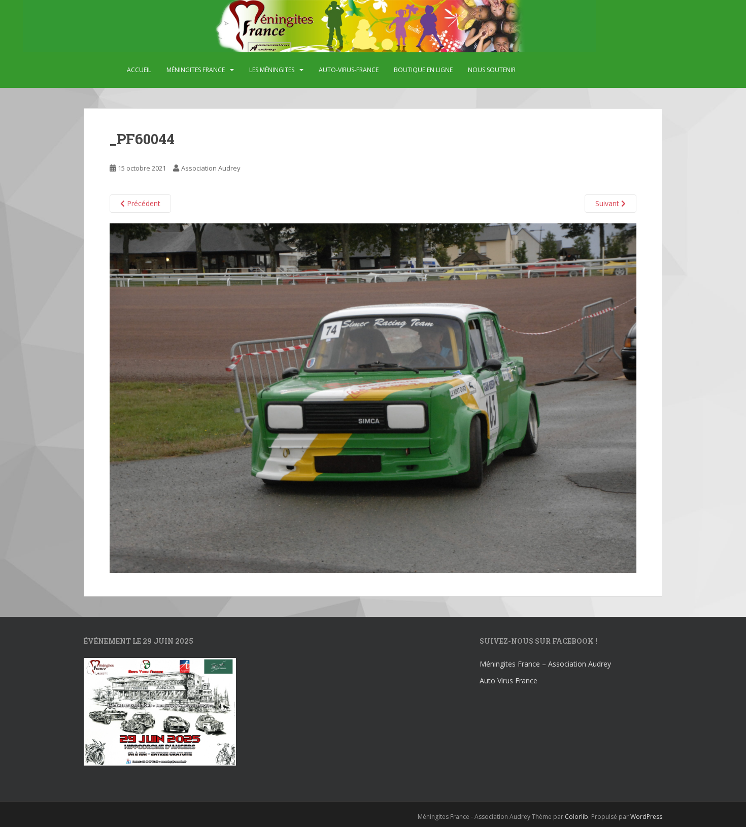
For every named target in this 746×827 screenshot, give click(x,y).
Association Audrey (211, 168)
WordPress (646, 816)
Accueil (139, 69)
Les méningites (271, 69)
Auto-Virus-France (349, 69)
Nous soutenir (492, 69)
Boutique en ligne (423, 69)
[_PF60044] (373, 397)
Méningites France (195, 69)
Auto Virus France (508, 680)
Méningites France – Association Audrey (545, 664)
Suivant (608, 203)
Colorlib (576, 816)
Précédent (142, 203)
